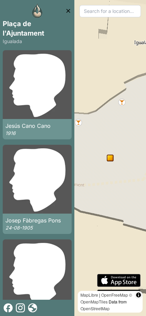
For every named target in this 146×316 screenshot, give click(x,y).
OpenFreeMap (114, 295)
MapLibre (89, 295)
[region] (110, 158)
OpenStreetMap (95, 308)
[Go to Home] (37, 11)
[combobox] (110, 11)
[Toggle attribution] (138, 295)
